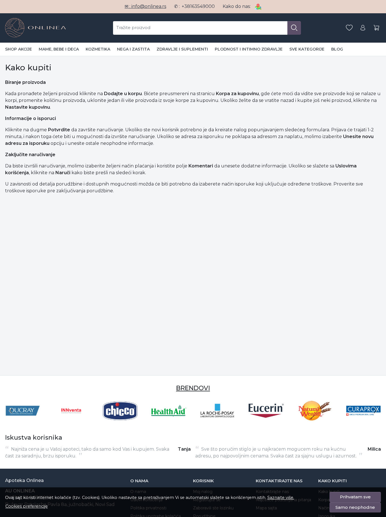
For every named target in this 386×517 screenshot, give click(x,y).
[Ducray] (22, 421)
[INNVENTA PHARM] (71, 421)
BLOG (337, 49)
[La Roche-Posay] (217, 421)
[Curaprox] (363, 421)
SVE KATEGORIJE (306, 49)
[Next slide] (375, 410)
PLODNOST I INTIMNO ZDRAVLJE (249, 49)
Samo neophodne (355, 507)
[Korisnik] (362, 28)
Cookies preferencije (26, 506)
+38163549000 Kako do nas (216, 6)
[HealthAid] (168, 421)
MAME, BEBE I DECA (59, 49)
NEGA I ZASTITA (133, 49)
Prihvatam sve (355, 496)
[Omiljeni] (349, 28)
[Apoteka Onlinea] (35, 28)
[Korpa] (376, 28)
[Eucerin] (265, 421)
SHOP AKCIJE (18, 49)
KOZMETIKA (98, 49)
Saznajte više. (280, 497)
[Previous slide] (10, 410)
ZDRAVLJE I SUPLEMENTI (182, 49)
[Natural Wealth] (314, 421)
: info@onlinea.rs (145, 6)
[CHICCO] (120, 421)
